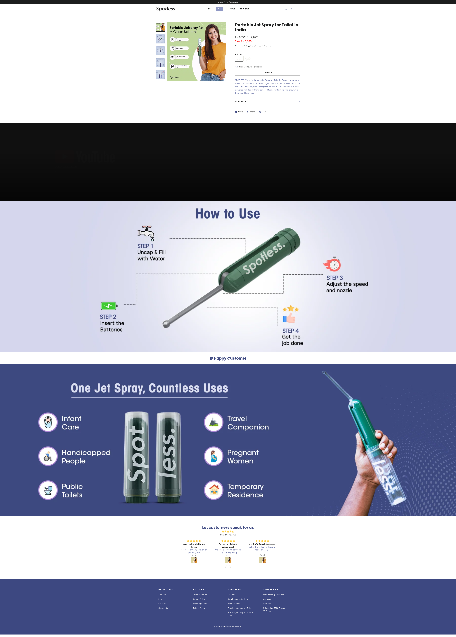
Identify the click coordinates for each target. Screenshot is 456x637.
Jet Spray (231, 594)
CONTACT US (244, 9)
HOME (209, 9)
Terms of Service (200, 594)
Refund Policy (199, 608)
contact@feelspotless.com (273, 594)
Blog (160, 599)
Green (248, 58)
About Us (162, 594)
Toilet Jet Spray (234, 603)
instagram (267, 599)
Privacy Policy (199, 599)
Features (240, 101)
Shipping (249, 46)
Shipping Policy (200, 603)
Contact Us (163, 608)
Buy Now (162, 603)
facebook (267, 603)
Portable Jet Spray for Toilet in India (240, 614)
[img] (228, 531)
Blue (239, 58)
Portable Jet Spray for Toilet (239, 608)
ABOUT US (231, 9)
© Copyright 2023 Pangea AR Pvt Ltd (274, 609)
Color (239, 54)
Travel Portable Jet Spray (238, 599)
